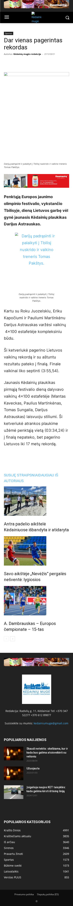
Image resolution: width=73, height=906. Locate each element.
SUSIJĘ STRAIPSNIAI (21, 475)
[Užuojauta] (13, 773)
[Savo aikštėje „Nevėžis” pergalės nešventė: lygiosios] (36, 551)
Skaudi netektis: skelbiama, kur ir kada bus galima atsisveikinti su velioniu (47, 752)
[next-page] (12, 638)
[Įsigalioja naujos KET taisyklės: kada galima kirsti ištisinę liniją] (13, 792)
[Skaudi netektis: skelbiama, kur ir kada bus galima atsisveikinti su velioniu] (13, 753)
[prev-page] (6, 638)
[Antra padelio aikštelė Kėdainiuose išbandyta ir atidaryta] (36, 501)
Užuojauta (33, 768)
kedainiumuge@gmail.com (51, 723)
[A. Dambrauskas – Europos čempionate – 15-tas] (36, 600)
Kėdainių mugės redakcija (27, 54)
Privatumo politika (24, 894)
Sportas (8, 33)
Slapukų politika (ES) (48, 894)
